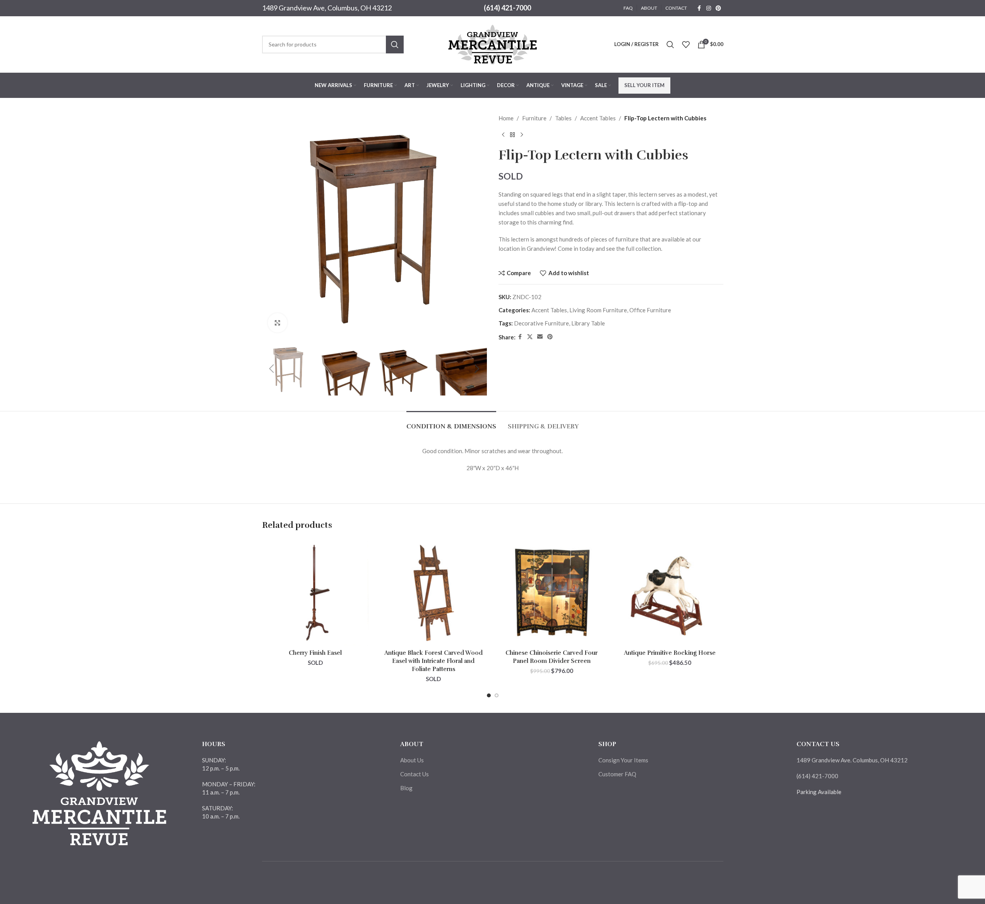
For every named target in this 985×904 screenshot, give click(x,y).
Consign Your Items (623, 760)
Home (506, 118)
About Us (412, 760)
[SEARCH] (395, 44)
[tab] (451, 423)
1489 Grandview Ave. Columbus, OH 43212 (852, 760)
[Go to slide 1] (489, 695)
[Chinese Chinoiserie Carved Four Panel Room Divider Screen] (551, 592)
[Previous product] (503, 135)
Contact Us (414, 773)
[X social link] (530, 337)
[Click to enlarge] (277, 322)
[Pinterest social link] (718, 8)
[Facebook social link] (699, 8)
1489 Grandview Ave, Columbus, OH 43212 (327, 7)
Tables (563, 118)
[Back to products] (512, 135)
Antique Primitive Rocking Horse (670, 652)
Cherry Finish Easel (315, 652)
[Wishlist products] (686, 44)
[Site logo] (492, 43)
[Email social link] (540, 337)
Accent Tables (598, 118)
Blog (406, 787)
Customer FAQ (617, 773)
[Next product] (521, 135)
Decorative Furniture (541, 323)
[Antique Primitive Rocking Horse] (670, 592)
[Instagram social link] (708, 8)
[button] (271, 368)
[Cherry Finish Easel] (315, 592)
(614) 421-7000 (507, 7)
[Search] (670, 44)
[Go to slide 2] (496, 695)
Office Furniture (650, 309)
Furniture (534, 118)
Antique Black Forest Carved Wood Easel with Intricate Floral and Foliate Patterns (433, 661)
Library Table (588, 323)
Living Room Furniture (598, 309)
